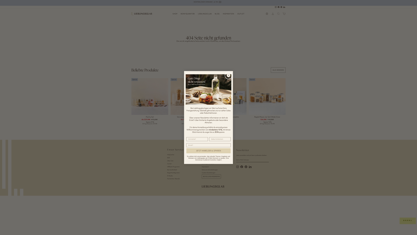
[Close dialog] (228, 75)
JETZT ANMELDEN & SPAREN (208, 151)
